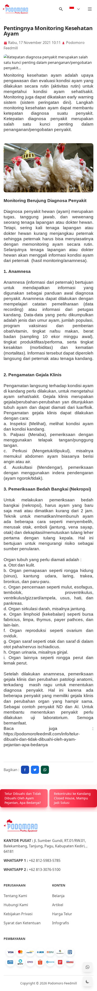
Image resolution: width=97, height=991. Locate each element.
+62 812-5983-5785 (44, 860)
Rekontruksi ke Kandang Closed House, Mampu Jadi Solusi (72, 798)
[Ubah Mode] (87, 981)
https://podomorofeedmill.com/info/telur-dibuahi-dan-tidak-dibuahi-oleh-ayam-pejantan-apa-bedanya (42, 739)
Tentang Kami (15, 895)
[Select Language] (75, 9)
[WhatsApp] (87, 967)
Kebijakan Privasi (18, 913)
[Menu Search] (60, 9)
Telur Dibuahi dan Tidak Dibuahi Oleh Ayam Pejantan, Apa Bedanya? (23, 798)
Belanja (58, 895)
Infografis (60, 922)
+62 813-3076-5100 (44, 869)
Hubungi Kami (16, 904)
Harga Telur (62, 913)
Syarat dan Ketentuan (22, 922)
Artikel (57, 904)
